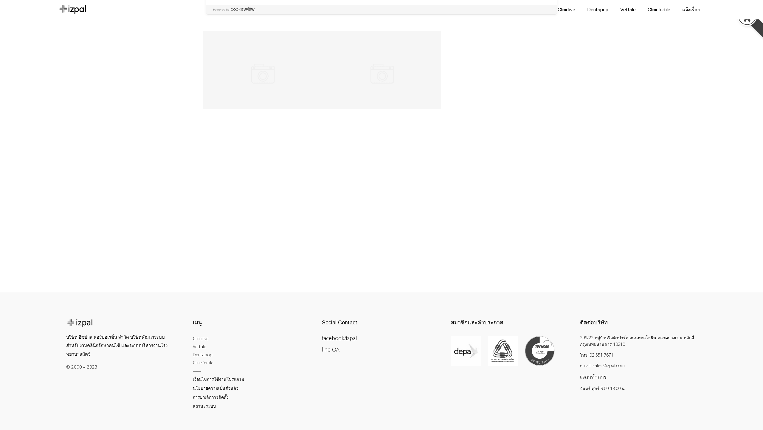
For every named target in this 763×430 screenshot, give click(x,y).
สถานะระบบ (204, 406)
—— (197, 371)
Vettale (199, 346)
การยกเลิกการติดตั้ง (211, 397)
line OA (330, 349)
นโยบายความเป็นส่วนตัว (215, 388)
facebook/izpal (339, 338)
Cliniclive (201, 338)
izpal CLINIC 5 (381, 44)
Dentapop (203, 354)
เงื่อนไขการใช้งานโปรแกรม (218, 379)
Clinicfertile (203, 363)
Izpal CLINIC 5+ (262, 44)
